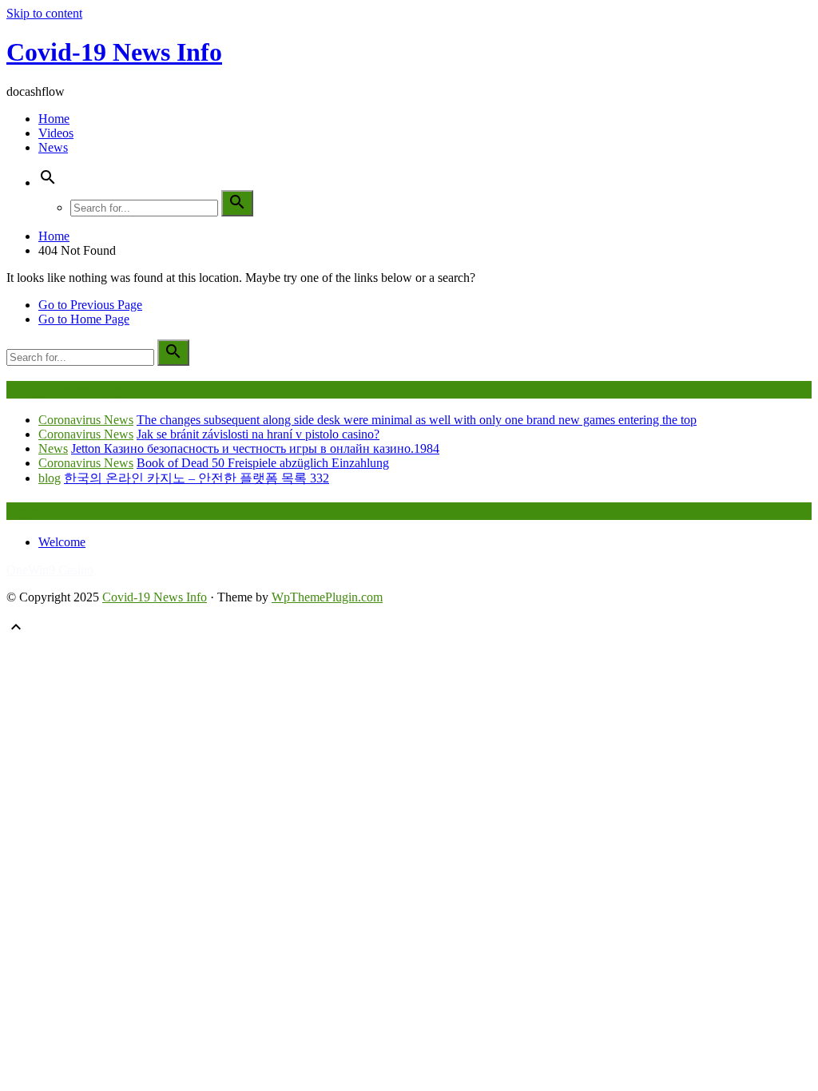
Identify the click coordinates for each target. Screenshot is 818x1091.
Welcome (61, 542)
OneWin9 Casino (49, 570)
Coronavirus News (85, 419)
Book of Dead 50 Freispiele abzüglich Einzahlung (263, 463)
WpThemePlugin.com (327, 597)
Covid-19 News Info (114, 52)
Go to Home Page (83, 319)
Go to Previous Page (90, 304)
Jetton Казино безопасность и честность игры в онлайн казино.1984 (255, 448)
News (53, 147)
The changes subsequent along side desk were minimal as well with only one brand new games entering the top (417, 419)
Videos (55, 133)
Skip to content (44, 13)
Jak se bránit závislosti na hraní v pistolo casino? (258, 434)
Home (53, 118)
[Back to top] (16, 632)
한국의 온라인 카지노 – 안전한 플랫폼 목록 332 (196, 478)
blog (49, 478)
